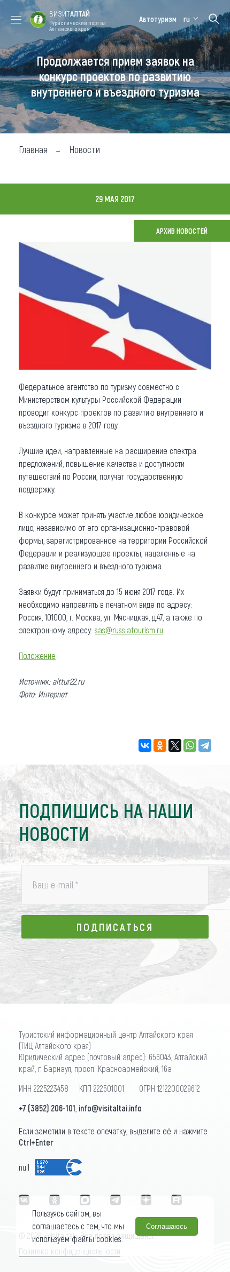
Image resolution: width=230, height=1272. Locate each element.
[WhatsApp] (189, 745)
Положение (37, 655)
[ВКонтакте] (145, 745)
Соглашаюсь (166, 1226)
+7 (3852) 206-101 (47, 1108)
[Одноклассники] (160, 745)
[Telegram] (204, 745)
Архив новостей (182, 230)
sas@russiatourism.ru (129, 630)
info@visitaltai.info (110, 1108)
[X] (174, 745)
